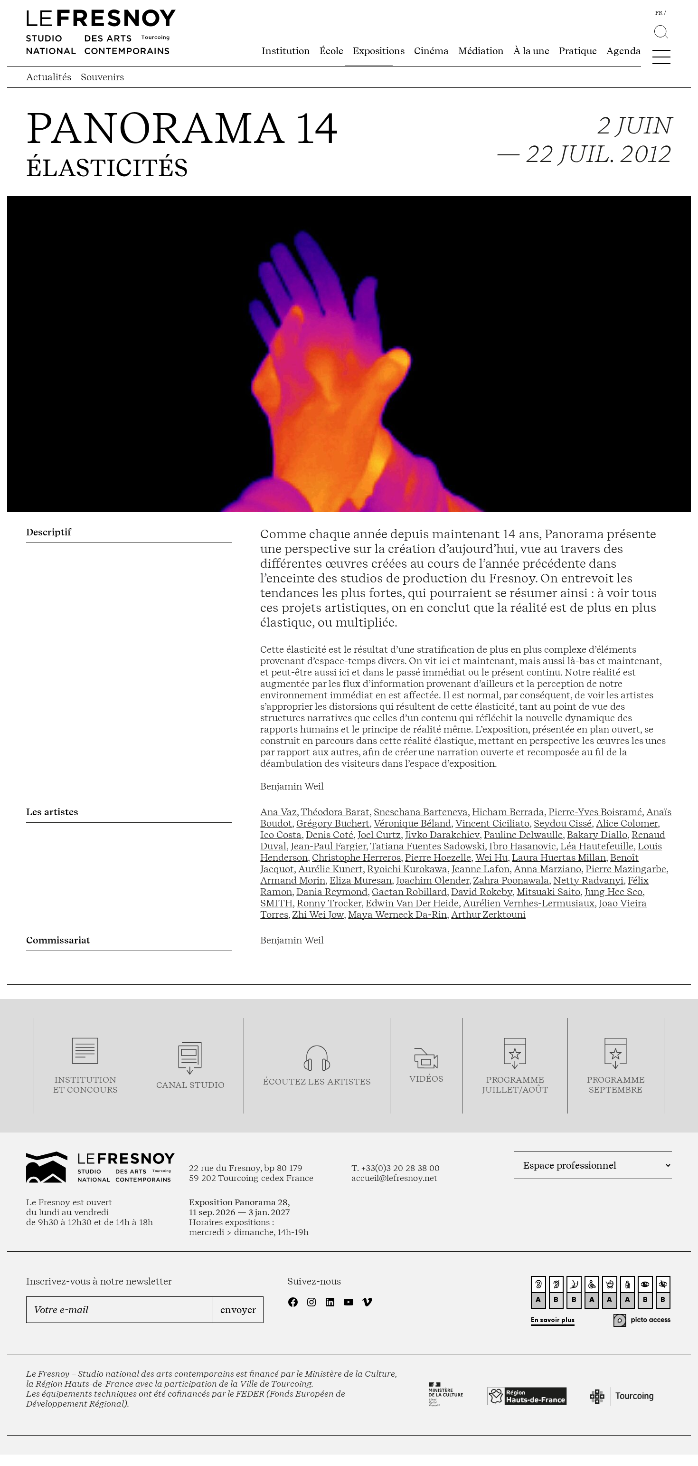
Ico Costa (281, 834)
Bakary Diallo (597, 834)
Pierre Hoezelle (438, 857)
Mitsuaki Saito (548, 891)
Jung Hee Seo (613, 891)
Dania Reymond (332, 891)
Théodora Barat (335, 812)
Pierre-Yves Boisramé (595, 812)
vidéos (426, 1079)
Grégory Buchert (332, 823)
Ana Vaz (278, 812)
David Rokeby (481, 891)
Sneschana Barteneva (421, 812)
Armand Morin (292, 880)
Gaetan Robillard (409, 891)
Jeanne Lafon (480, 869)
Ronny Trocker (329, 903)
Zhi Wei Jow (318, 914)
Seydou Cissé (563, 823)
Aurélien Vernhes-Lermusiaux (528, 903)
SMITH (276, 903)
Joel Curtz (379, 834)
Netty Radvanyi (588, 880)
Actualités (48, 77)
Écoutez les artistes (317, 1081)
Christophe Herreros (356, 857)
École (331, 51)
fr (658, 13)
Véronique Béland (412, 823)
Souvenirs (102, 77)
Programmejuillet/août (515, 1085)
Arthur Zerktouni (488, 914)
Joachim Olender (432, 880)
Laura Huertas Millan (559, 857)
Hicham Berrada (508, 812)
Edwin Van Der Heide (412, 903)
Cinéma (431, 51)
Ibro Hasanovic (522, 846)
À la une (531, 51)
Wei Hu (491, 857)
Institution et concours (85, 1085)
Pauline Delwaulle (523, 834)
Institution (286, 51)
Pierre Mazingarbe (625, 869)
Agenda (623, 51)
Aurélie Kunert (330, 869)
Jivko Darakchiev (442, 834)
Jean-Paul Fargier (328, 846)
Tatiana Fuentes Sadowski (427, 846)
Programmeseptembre (616, 1085)
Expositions (379, 51)
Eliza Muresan (361, 880)
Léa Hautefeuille (596, 846)
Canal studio (190, 1085)
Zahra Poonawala (511, 880)
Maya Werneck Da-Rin (397, 914)
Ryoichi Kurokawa (407, 869)
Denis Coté (329, 834)
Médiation (481, 51)
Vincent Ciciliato (492, 823)
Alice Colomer (627, 823)
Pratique (578, 51)
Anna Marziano (547, 869)
